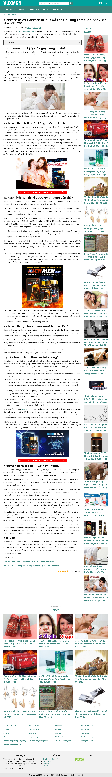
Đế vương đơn (34, 725)
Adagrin (6, 729)
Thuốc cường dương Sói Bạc (39, 741)
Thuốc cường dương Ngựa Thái (15, 745)
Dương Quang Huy (34, 28)
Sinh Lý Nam (9, 9)
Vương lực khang (10, 725)
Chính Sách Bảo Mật (50, 759)
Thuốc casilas (34, 729)
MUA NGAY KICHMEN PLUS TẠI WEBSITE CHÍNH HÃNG (42, 192)
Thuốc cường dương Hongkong (15, 741)
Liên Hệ (45, 766)
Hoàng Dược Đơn (87, 741)
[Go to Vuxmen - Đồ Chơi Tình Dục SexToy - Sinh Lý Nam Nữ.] (4, 15)
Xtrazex (6, 733)
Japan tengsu (34, 737)
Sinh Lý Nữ (21, 9)
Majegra (58, 729)
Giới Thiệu (46, 764)
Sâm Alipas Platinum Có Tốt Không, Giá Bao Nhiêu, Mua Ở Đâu (29, 561)
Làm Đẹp (56, 9)
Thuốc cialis (59, 737)
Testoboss (85, 733)
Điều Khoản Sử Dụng (50, 761)
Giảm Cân (33, 9)
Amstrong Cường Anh (63, 741)
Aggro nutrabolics (87, 725)
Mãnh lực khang (87, 737)
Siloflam (58, 733)
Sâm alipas (85, 729)
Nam (88, 31)
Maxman (7, 737)
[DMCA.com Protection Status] (79, 759)
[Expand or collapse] (79, 42)
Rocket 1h (32, 733)
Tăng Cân (45, 9)
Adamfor (58, 725)
